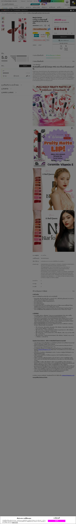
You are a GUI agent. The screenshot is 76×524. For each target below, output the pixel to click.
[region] (38, 520)
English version (15, 522)
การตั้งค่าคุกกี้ (57, 518)
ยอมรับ (56, 520)
